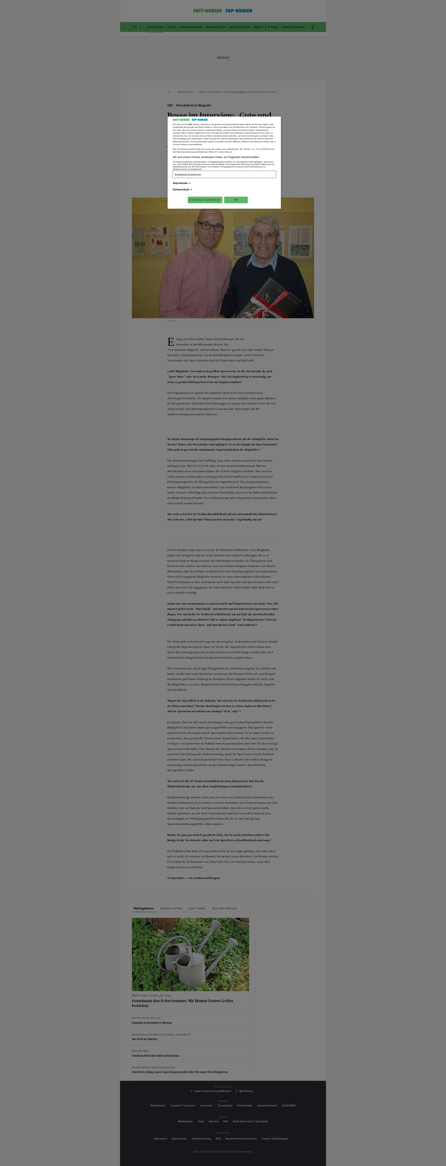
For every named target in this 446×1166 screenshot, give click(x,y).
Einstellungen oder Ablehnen (205, 200)
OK (235, 200)
